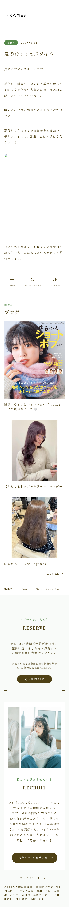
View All (53, 573)
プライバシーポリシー (34, 878)
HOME (8, 589)
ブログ (24, 589)
